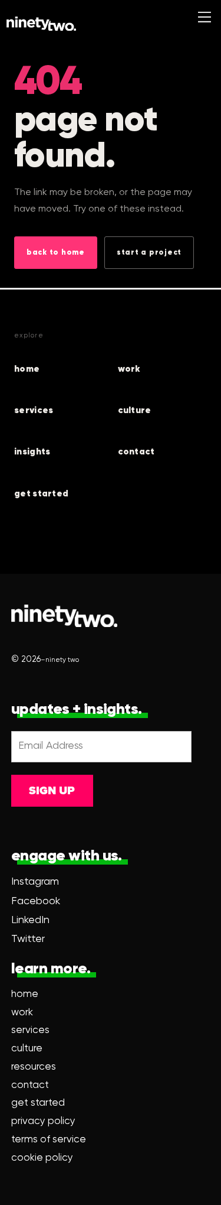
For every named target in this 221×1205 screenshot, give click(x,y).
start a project (149, 252)
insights (32, 451)
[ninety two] (41, 24)
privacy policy (43, 1121)
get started (41, 493)
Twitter (28, 939)
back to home (56, 252)
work (129, 369)
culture (134, 410)
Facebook (35, 901)
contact (136, 451)
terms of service (48, 1140)
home (26, 369)
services (33, 410)
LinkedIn (30, 920)
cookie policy (42, 1158)
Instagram (35, 881)
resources (33, 1067)
